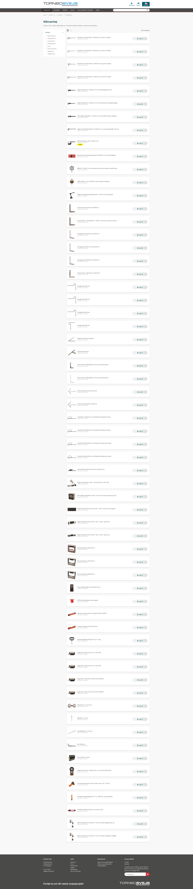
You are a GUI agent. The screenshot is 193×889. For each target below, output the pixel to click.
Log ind (141, 38)
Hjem (44, 15)
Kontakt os (73, 862)
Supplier (72, 867)
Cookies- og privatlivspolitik (104, 864)
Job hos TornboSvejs (75, 871)
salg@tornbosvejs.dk (48, 871)
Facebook (126, 864)
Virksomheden (74, 866)
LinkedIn (126, 862)
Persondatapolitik (101, 866)
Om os (72, 864)
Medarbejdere (73, 869)
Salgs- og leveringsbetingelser (105, 862)
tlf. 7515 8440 (47, 869)
